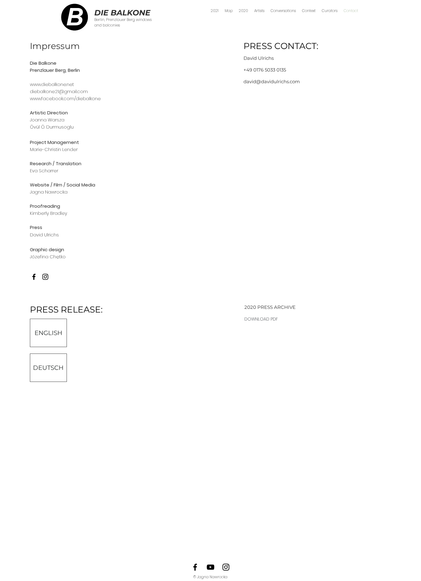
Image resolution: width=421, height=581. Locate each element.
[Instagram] (226, 567)
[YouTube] (210, 567)
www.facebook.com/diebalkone (65, 98)
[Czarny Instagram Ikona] (45, 277)
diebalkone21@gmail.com (59, 91)
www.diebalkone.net (52, 84)
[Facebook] (34, 277)
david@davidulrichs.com (271, 81)
